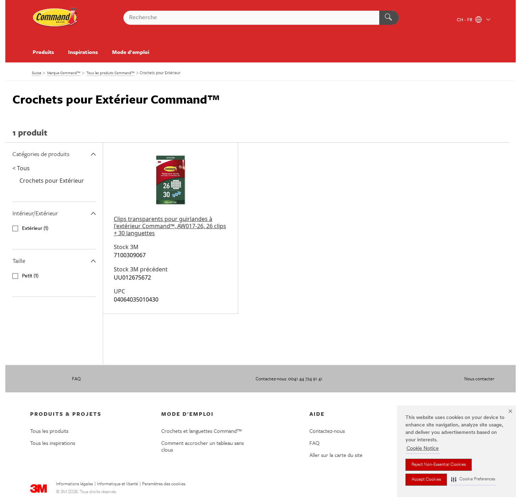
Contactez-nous (327, 431)
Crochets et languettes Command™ (201, 431)
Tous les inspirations (52, 443)
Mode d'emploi (130, 52)
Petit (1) (30, 276)
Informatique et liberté (117, 484)
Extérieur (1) (35, 228)
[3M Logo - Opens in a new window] (55, 17)
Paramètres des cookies (163, 484)
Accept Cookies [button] (426, 480)
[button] (473, 479)
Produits (43, 52)
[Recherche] (389, 18)
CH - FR (465, 20)
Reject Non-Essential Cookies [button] (438, 465)
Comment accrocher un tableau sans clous (202, 446)
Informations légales (74, 484)
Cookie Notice (423, 448)
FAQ (76, 378)
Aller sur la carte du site (336, 455)
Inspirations (82, 52)
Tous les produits (49, 431)
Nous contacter (479, 378)
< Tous (21, 168)
